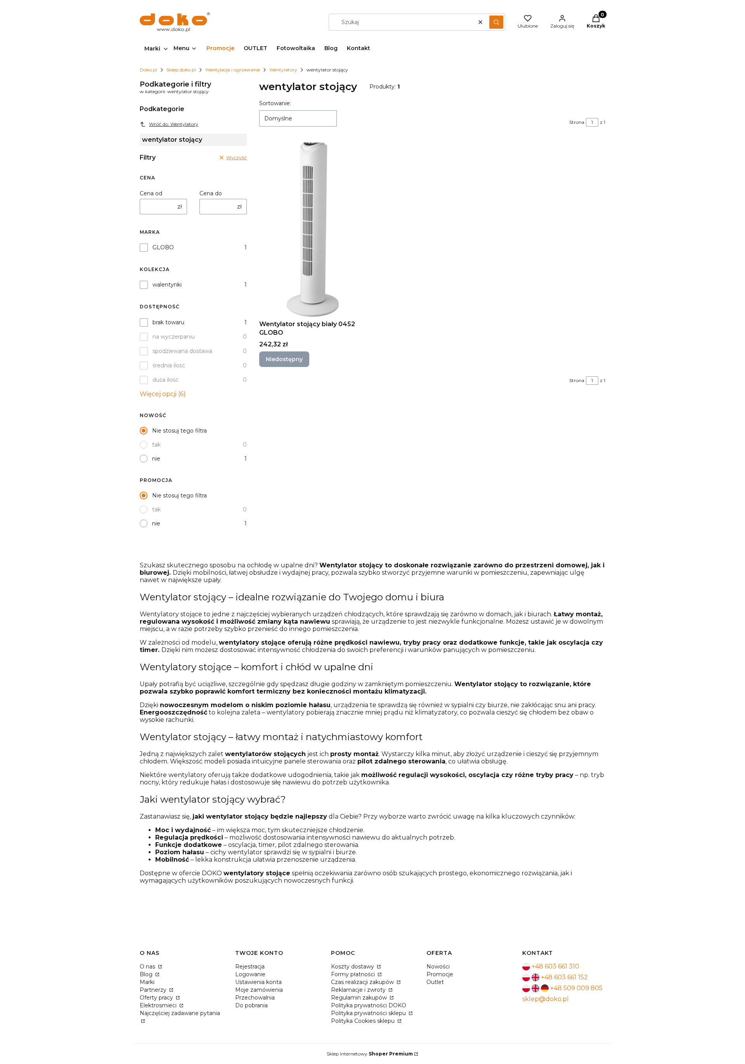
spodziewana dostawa (182, 351)
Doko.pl (148, 70)
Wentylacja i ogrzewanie (232, 70)
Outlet (435, 982)
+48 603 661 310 (555, 966)
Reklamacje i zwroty (359, 989)
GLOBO (163, 247)
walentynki (167, 284)
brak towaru (168, 322)
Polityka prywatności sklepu (369, 1013)
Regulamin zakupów (359, 997)
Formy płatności (353, 974)
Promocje (439, 974)
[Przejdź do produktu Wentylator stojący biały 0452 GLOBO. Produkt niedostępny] (312, 229)
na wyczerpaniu (173, 336)
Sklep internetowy (370, 1054)
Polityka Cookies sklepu (363, 1020)
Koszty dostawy (353, 966)
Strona (576, 122)
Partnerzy (154, 989)
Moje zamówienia (259, 989)
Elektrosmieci (159, 1005)
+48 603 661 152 (564, 977)
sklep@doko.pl (545, 999)
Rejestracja (250, 966)
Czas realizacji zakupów (363, 982)
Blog (147, 974)
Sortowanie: (275, 103)
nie (156, 458)
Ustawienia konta (258, 982)
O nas (148, 966)
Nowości (438, 966)
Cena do (210, 193)
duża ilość (165, 379)
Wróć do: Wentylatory (173, 124)
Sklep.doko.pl (181, 70)
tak (156, 444)
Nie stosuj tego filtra (179, 430)
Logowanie (250, 974)
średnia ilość (168, 365)
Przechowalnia (255, 997)
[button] (496, 22)
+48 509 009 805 (576, 988)
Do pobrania (251, 1005)
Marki (147, 982)
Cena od (151, 193)
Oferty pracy (157, 997)
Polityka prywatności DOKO (368, 1005)
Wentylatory (283, 70)
